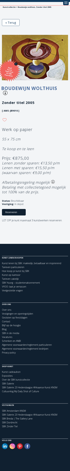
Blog (4, 329)
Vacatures (7, 337)
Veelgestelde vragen (12, 290)
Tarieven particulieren (13, 267)
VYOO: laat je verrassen (14, 286)
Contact (6, 321)
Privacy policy (9, 352)
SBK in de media (10, 333)
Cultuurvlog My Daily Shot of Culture (20, 391)
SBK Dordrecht (9, 422)
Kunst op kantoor (11, 274)
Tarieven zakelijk (10, 278)
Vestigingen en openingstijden (17, 313)
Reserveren (11, 212)
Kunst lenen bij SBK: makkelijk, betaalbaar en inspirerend (31, 263)
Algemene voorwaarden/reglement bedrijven (25, 348)
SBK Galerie (8, 383)
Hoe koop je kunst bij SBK (15, 271)
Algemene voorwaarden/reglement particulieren (27, 344)
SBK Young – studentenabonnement (21, 282)
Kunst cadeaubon (11, 371)
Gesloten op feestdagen (14, 317)
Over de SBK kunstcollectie (16, 379)
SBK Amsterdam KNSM (14, 410)
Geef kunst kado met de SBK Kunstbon (9, 71)
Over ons (6, 309)
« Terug (10, 22)
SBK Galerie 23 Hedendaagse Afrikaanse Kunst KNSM (29, 387)
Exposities (7, 375)
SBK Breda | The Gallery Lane (17, 418)
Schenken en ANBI (11, 340)
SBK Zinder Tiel (10, 426)
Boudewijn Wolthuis (29, 88)
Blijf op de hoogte (11, 325)
